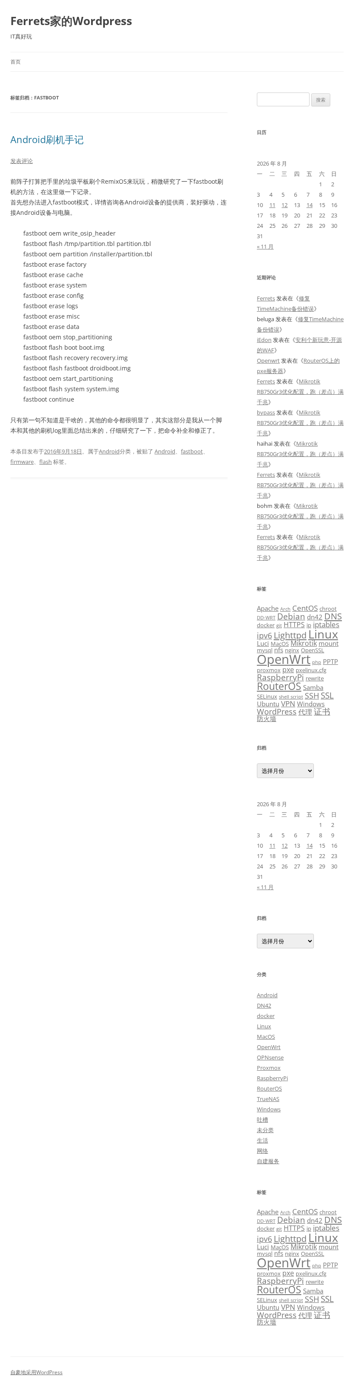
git (279, 625)
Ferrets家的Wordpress (71, 21)
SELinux (267, 696)
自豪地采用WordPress (36, 1372)
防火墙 (266, 718)
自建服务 (268, 1161)
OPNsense (270, 1057)
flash (45, 462)
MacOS (280, 644)
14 (310, 205)
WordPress (277, 711)
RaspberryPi (280, 677)
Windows (311, 703)
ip (309, 625)
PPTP (330, 661)
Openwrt (268, 360)
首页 (15, 61)
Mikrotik (304, 643)
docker (266, 625)
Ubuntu (268, 703)
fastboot (192, 451)
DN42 (264, 1005)
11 (272, 205)
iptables (326, 624)
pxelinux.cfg (311, 670)
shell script (291, 697)
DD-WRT (266, 618)
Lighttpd (290, 635)
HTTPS (294, 624)
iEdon (264, 340)
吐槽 (262, 1119)
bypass (266, 412)
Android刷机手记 (47, 139)
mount (328, 643)
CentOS (305, 608)
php (316, 662)
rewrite (315, 678)
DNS (333, 616)
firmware (22, 462)
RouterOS (279, 686)
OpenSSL (312, 650)
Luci (263, 643)
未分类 (265, 1130)
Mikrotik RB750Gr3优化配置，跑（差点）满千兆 (300, 391)
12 (284, 205)
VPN (288, 703)
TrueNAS (268, 1099)
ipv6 (264, 635)
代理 (305, 712)
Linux (323, 634)
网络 (262, 1151)
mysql (264, 650)
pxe (288, 669)
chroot (328, 609)
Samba (313, 687)
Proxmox (269, 1068)
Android (109, 451)
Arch (285, 609)
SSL (327, 695)
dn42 (314, 617)
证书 (322, 711)
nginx (292, 650)
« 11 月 (265, 246)
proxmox (269, 670)
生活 (262, 1140)
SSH (312, 695)
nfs (278, 649)
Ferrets (266, 298)
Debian (291, 616)
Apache (267, 608)
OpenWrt (283, 659)
